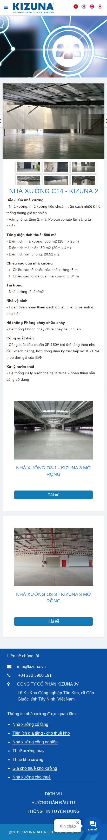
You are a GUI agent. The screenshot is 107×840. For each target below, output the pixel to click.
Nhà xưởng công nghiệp (35, 742)
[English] (92, 6)
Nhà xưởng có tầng (30, 724)
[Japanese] (100, 6)
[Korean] (84, 6)
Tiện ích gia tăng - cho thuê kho (41, 733)
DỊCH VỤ (53, 794)
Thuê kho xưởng (27, 759)
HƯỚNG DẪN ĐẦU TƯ (53, 802)
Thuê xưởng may (28, 751)
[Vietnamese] (75, 6)
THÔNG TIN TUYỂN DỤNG (53, 811)
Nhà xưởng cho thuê (31, 777)
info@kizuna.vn (31, 666)
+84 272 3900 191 (35, 675)
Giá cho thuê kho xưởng (34, 768)
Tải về (53, 495)
